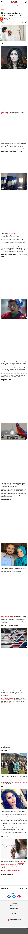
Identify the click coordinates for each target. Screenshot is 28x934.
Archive (14, 913)
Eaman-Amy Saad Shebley (7, 616)
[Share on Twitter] (24, 22)
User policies (14, 903)
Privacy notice (14, 905)
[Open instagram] (19, 896)
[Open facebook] (9, 896)
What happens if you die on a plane (12, 870)
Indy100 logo (14, 1)
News (9, 5)
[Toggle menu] (2, 1)
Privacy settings (14, 908)
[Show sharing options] (26, 68)
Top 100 (3, 5)
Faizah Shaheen (4, 819)
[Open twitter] (14, 896)
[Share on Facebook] (22, 22)
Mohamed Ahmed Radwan (7, 698)
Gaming (16, 5)
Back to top (24, 888)
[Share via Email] (26, 22)
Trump (22, 5)
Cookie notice (14, 911)
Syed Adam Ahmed (5, 362)
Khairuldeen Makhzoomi (6, 492)
